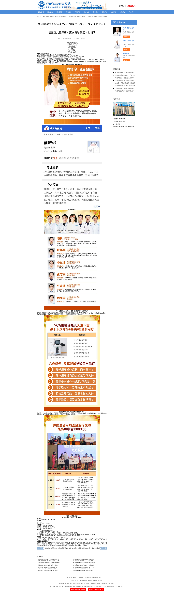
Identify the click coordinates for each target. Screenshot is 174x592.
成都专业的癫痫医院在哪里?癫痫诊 (49, 562)
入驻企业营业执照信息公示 (96, 589)
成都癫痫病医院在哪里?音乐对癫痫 (84, 562)
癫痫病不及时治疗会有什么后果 (47, 570)
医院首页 (41, 12)
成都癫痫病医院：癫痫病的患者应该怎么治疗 (86, 548)
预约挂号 (126, 36)
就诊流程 (123, 12)
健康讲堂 (114, 12)
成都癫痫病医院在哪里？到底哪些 (83, 565)
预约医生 (132, 12)
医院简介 (50, 12)
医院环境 (77, 12)
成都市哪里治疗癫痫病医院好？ (47, 568)
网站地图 (98, 577)
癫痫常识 (95, 12)
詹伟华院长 (126, 53)
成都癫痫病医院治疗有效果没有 (83, 570)
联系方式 (75, 577)
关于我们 (69, 577)
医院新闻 (68, 12)
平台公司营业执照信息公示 (78, 589)
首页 (44, 16)
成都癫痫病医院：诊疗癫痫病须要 (48, 560)
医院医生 (59, 12)
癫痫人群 (86, 12)
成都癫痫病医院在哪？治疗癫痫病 (83, 560)
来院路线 (104, 12)
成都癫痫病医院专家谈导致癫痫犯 (48, 565)
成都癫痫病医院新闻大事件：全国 (83, 568)
